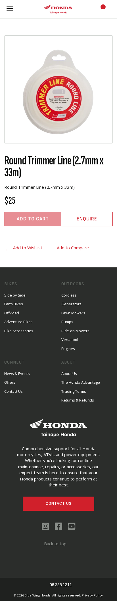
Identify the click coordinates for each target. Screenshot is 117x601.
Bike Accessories (18, 330)
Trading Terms (73, 391)
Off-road (11, 312)
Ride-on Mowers (75, 330)
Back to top (55, 543)
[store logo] (58, 9)
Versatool (69, 339)
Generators (71, 303)
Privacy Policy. (93, 595)
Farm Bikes (13, 303)
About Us (69, 373)
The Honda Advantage (80, 382)
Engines (68, 348)
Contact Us (59, 503)
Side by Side (15, 295)
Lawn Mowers (73, 312)
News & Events (17, 373)
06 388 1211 (61, 585)
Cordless (69, 295)
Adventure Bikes (18, 321)
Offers (9, 382)
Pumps (67, 321)
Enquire (87, 219)
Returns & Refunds (77, 400)
